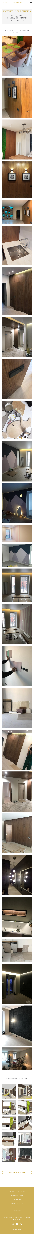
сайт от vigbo (17, 1229)
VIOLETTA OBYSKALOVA (12, 2)
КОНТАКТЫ (17, 1211)
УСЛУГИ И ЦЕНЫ (17, 1203)
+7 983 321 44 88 (17, 1195)
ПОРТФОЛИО (17, 1199)
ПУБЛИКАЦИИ (17, 1207)
